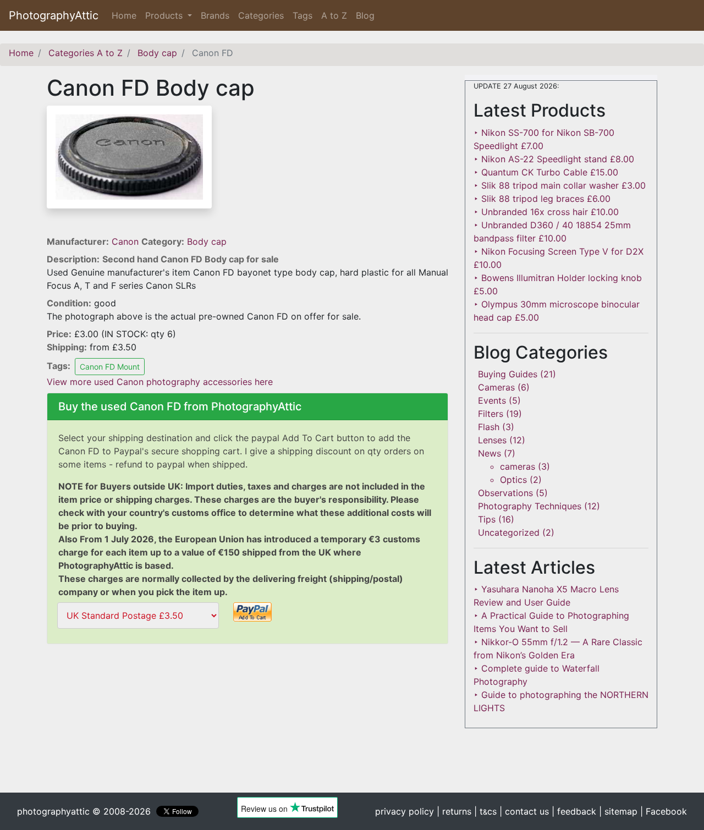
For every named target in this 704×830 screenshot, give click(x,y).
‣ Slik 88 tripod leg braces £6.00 (542, 198)
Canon (126, 241)
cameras (517, 466)
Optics (513, 479)
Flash (488, 426)
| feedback (574, 811)
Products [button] (165, 15)
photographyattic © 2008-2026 (84, 811)
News (489, 453)
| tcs (485, 811)
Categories (261, 15)
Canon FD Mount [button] (110, 366)
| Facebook (663, 811)
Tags (302, 15)
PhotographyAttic (53, 15)
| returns (454, 811)
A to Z (334, 15)
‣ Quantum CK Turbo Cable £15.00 (546, 172)
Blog (365, 15)
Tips (487, 519)
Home (126, 15)
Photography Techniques (529, 506)
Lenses (492, 440)
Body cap (207, 241)
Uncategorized (509, 532)
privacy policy (404, 811)
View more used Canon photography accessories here (160, 381)
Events (492, 400)
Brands (215, 15)
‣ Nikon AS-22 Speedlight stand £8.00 (554, 158)
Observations (505, 492)
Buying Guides (507, 374)
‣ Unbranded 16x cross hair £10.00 (546, 211)
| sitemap (618, 811)
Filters (490, 413)
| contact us (524, 811)
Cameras (496, 387)
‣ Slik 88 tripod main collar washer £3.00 (560, 185)
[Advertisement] (247, 725)
